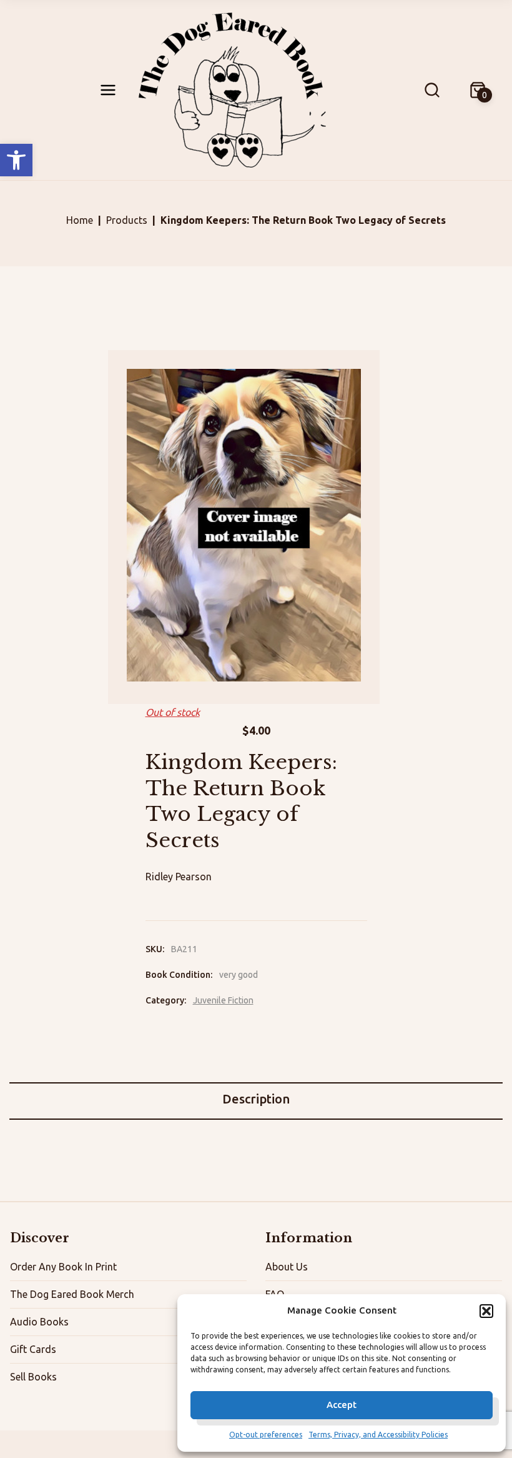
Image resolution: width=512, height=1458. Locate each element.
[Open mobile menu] (108, 90)
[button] (16, 160)
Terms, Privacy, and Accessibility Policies (378, 1434)
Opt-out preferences (265, 1434)
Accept (342, 1404)
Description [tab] (256, 1099)
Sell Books (33, 1376)
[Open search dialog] (432, 90)
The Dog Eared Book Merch (72, 1294)
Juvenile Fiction (223, 1000)
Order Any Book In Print (63, 1266)
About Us (286, 1266)
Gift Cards (33, 1349)
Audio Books (39, 1321)
